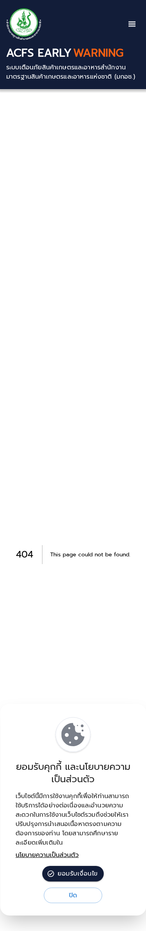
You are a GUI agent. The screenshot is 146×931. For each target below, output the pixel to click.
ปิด (73, 895)
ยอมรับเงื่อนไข (77, 873)
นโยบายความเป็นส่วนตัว (47, 855)
